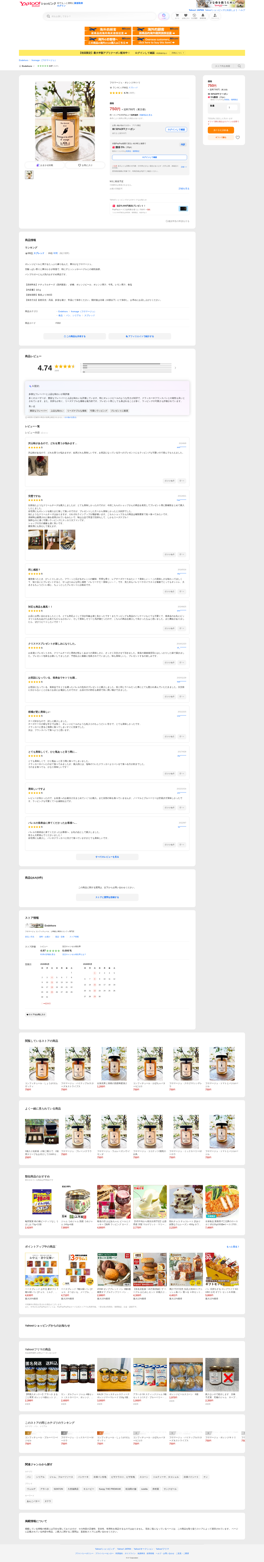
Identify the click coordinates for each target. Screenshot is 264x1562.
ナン (206, 1477)
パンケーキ (83, 1477)
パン (29, 1477)
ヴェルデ (31, 1489)
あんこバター (33, 1501)
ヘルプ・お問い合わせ (165, 1553)
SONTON (58, 1489)
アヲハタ (44, 1489)
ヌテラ (48, 1501)
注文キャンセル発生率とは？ (74, 954)
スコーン (144, 1477)
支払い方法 (29, 937)
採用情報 (150, 1553)
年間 (55, 253)
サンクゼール (170, 1489)
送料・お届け (44, 937)
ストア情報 (74, 937)
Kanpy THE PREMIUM (110, 1489)
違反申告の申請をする (178, 221)
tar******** (182, 827)
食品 (60, 315)
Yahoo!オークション (143, 1549)
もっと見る (232, 1246)
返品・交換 (59, 937)
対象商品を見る (145, 115)
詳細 (182, 167)
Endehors (23, 60)
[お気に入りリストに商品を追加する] (237, 137)
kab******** (181, 682)
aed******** (181, 447)
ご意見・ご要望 (182, 1553)
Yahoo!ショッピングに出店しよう (221, 10)
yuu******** (181, 611)
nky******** (181, 574)
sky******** (181, 756)
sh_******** (181, 648)
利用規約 (119, 1553)
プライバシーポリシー (84, 1553)
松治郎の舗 (131, 1489)
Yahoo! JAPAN (196, 10)
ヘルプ (242, 10)
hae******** (181, 500)
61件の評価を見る (47, 954)
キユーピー (88, 1489)
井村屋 (155, 1489)
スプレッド (89, 315)
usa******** (181, 716)
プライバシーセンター (104, 1553)
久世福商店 (73, 1489)
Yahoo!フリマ (162, 1549)
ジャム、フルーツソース (61, 1477)
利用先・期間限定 (132, 151)
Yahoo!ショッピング (105, 1549)
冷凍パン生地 (100, 1477)
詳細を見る (184, 188)
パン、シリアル (73, 315)
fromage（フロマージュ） (44, 60)
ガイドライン (130, 1553)
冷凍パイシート (191, 1477)
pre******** (181, 793)
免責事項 (141, 1553)
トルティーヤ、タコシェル (166, 1477)
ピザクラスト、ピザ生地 (123, 1477)
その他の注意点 (70, 417)
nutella (144, 1489)
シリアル (40, 1477)
